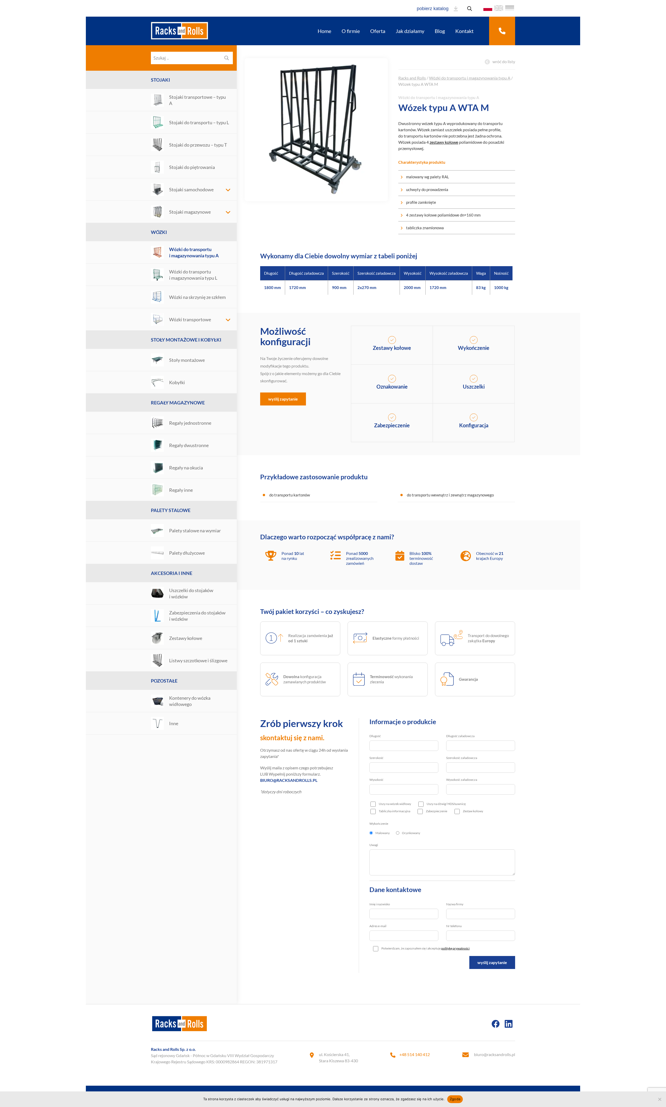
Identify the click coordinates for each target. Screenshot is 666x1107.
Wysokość (376, 780)
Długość (375, 736)
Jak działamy (410, 31)
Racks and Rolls (412, 77)
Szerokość (376, 758)
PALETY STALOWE (170, 510)
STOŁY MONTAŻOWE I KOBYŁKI (186, 340)
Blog (440, 31)
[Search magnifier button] (226, 58)
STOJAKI (160, 80)
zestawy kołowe (444, 142)
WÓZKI (159, 232)
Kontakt (464, 31)
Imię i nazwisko (379, 904)
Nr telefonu (454, 926)
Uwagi (373, 845)
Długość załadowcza (460, 736)
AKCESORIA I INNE (171, 573)
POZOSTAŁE (164, 681)
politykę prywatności (455, 948)
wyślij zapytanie (283, 398)
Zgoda (455, 1099)
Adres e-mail (377, 926)
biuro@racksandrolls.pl (494, 1054)
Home (324, 31)
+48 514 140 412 (414, 1054)
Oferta (377, 31)
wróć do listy (503, 61)
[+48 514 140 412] (502, 31)
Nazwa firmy (454, 904)
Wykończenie (378, 824)
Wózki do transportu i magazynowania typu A (469, 77)
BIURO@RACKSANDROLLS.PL (288, 780)
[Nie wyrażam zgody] (659, 1099)
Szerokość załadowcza (461, 758)
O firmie (351, 31)
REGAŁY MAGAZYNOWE (178, 402)
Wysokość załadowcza (461, 780)
